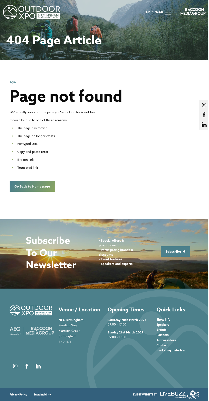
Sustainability (42, 394)
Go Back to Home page (32, 186)
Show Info (163, 319)
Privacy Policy (18, 394)
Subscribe (173, 251)
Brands (161, 329)
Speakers (163, 324)
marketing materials (171, 350)
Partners (163, 335)
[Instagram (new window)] (15, 366)
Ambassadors (166, 340)
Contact (162, 345)
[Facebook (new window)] (27, 366)
